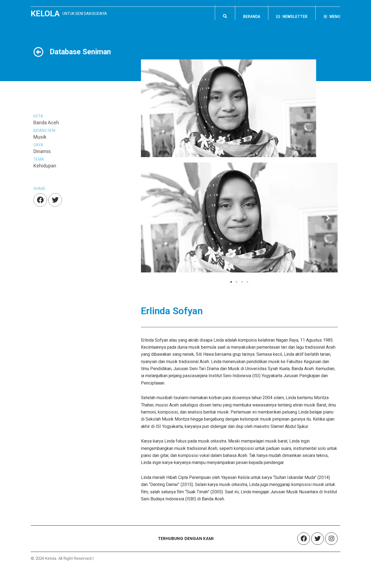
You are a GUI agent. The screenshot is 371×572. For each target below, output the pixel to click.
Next (328, 217)
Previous (150, 217)
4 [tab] (247, 282)
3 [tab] (242, 282)
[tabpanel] (239, 217)
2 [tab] (236, 282)
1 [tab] (231, 282)
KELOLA (45, 13)
